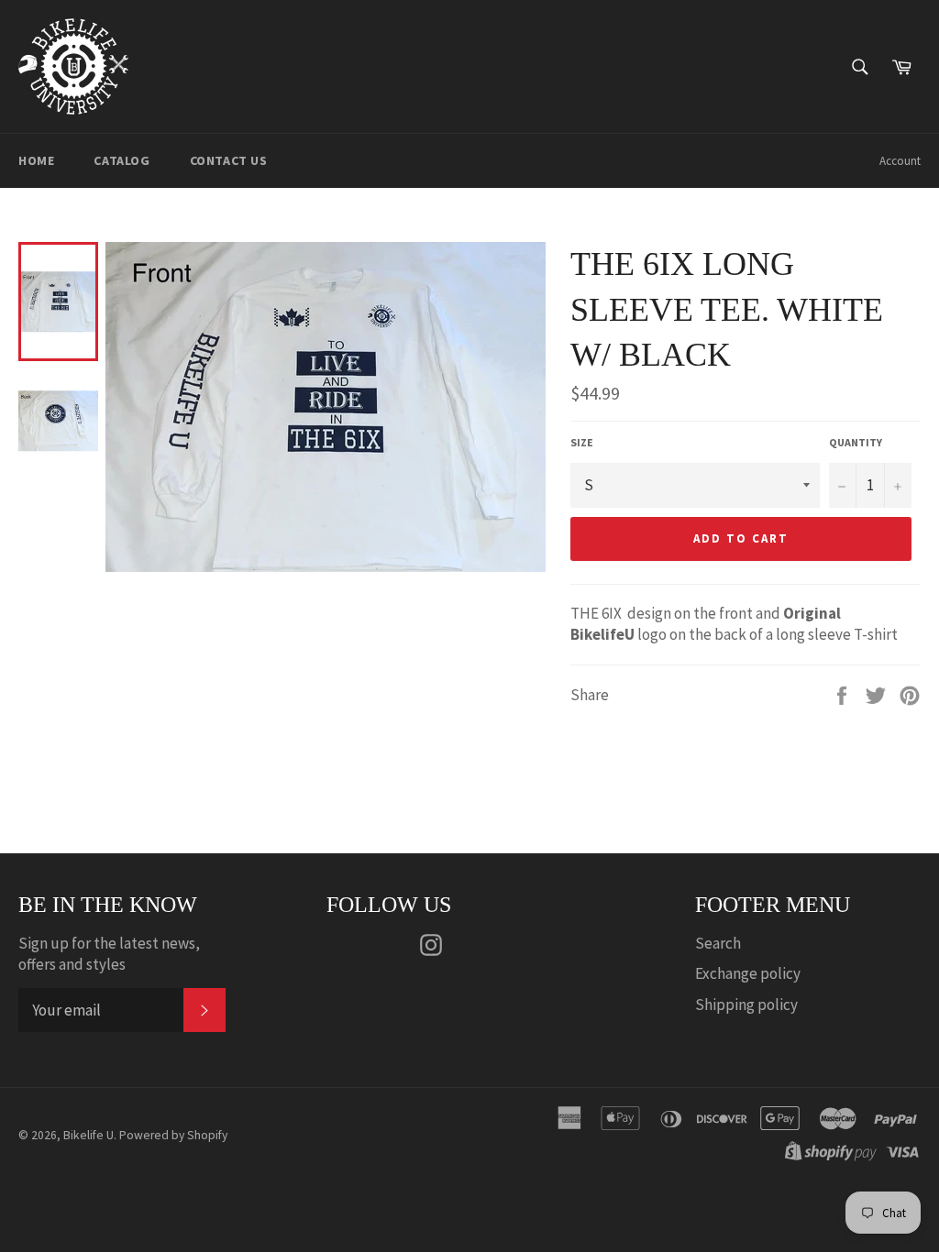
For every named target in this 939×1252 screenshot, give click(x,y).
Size (581, 442)
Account (900, 161)
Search (718, 943)
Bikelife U (88, 1135)
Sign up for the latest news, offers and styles (109, 953)
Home (36, 160)
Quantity (855, 442)
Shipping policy (746, 1004)
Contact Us (229, 160)
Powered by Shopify (173, 1135)
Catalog (121, 160)
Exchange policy (748, 973)
